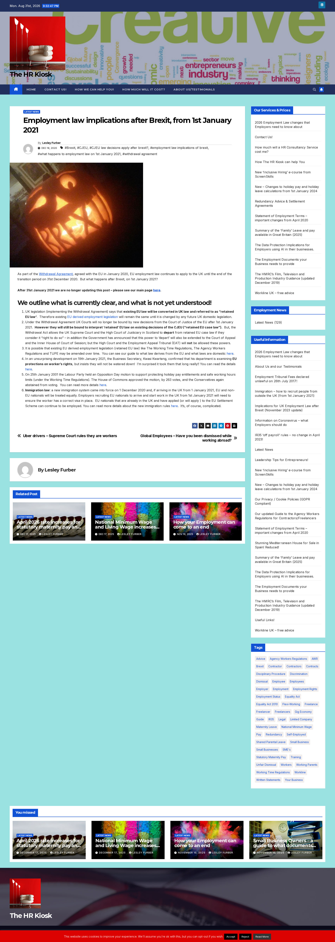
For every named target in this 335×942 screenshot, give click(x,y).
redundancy (274, 734)
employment (280, 689)
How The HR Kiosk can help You (280, 162)
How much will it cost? (143, 89)
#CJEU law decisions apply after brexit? (119, 148)
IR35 (271, 719)
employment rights (305, 689)
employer (262, 689)
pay (258, 734)
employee (278, 681)
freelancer (263, 711)
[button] (314, 89)
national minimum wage (296, 726)
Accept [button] (230, 936)
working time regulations (273, 772)
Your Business (294, 779)
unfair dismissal (266, 764)
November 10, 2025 (192, 852)
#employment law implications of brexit (179, 148)
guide (260, 719)
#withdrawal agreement (140, 154)
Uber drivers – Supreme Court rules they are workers (70, 436)
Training (296, 757)
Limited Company (301, 719)
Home (31, 89)
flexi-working (291, 704)
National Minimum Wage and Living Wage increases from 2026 (125, 527)
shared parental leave (271, 742)
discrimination (298, 673)
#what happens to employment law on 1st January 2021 (79, 154)
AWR (315, 658)
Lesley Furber (51, 143)
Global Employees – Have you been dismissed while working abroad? (186, 438)
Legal (282, 719)
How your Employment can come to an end (204, 524)
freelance (311, 704)
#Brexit (70, 148)
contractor (275, 666)
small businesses (267, 749)
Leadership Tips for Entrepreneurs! (281, 460)
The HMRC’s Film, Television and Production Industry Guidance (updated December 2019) (284, 278)
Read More (262, 936)
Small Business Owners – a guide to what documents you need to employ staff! (283, 845)
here (156, 290)
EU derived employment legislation (92, 317)
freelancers (282, 711)
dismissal (262, 681)
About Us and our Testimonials (278, 366)
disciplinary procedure (270, 673)
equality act (292, 696)
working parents (306, 764)
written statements (268, 779)
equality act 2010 (267, 704)
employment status (268, 696)
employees (297, 681)
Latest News (31, 112)
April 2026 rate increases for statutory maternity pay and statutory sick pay (48, 527)
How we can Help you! (94, 89)
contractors (294, 666)
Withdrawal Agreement (56, 274)
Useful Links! (265, 620)
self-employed (296, 734)
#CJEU (82, 148)
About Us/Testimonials (194, 89)
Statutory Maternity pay (271, 757)
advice (260, 658)
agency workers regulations (288, 658)
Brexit (260, 666)
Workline (300, 772)
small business (299, 742)
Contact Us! (55, 89)
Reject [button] (245, 936)
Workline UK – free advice (274, 293)
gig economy (303, 711)
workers (286, 764)
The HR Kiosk (31, 74)
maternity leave (266, 726)
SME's (287, 749)
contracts (312, 666)
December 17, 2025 (33, 852)
